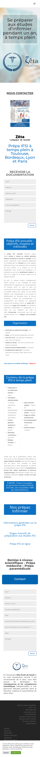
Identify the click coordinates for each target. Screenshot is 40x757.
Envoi (32, 225)
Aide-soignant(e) (30, 710)
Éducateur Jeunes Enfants (27, 719)
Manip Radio (8, 733)
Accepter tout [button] (16, 752)
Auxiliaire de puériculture (27, 717)
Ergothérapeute (31, 723)
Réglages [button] (6, 752)
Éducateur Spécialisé (29, 721)
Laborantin (7, 731)
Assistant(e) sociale (30, 712)
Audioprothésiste (30, 714)
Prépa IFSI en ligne (20, 543)
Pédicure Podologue (10, 740)
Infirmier (7, 729)
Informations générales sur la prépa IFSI (20, 524)
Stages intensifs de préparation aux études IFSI (20, 534)
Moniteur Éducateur (10, 735)
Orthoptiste (7, 738)
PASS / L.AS (32, 707)
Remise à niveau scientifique (26, 705)
